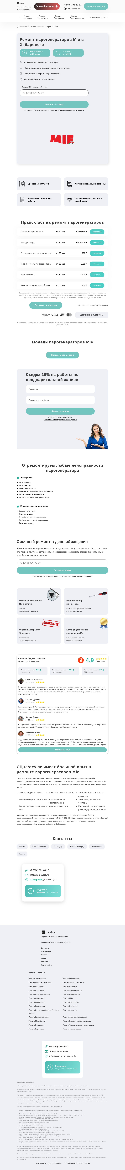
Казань (22, 854)
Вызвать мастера (96, 6)
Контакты (45, 961)
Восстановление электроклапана (36, 253)
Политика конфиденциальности (48, 1163)
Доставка (45, 948)
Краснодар (58, 847)
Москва (22, 847)
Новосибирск (97, 847)
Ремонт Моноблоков (37, 1021)
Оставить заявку (62, 570)
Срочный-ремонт (45, 6)
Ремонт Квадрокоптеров (38, 1017)
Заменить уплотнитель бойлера (35, 285)
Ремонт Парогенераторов (39, 994)
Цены (43, 958)
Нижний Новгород (77, 847)
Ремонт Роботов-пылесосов (40, 982)
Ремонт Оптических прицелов (75, 1017)
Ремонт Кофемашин (71, 978)
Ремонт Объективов (37, 998)
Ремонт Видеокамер (37, 1006)
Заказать (97, 232)
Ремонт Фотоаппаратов (72, 990)
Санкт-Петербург (39, 847)
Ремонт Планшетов (70, 1002)
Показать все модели (62, 355)
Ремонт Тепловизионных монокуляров (78, 1025)
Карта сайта (46, 965)
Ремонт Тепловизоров (72, 1029)
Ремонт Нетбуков (70, 986)
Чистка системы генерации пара (36, 264)
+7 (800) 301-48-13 (71, 5)
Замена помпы (27, 275)
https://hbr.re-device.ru (29, 1157)
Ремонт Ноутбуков (36, 986)
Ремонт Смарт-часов (71, 994)
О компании (46, 951)
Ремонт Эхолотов (70, 1010)
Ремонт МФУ (68, 998)
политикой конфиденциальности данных (67, 110)
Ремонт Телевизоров (37, 978)
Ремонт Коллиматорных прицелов (77, 1021)
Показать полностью (46, 305)
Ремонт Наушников (36, 1025)
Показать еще (62, 750)
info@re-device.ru (39, 875)
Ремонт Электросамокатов (73, 982)
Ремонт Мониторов (36, 1002)
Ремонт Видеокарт (36, 1029)
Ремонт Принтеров (36, 990)
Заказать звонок (60, 411)
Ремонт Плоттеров (70, 1006)
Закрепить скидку (54, 104)
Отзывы (44, 955)
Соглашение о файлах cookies (77, 1163)
